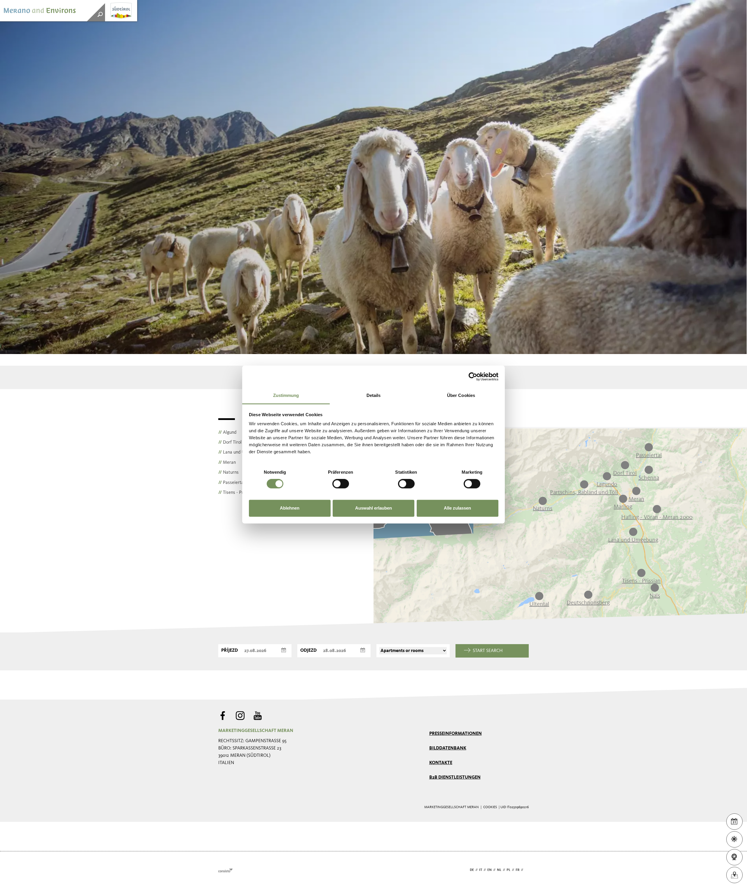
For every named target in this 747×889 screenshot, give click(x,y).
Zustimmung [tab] (286, 395)
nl (499, 870)
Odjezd (308, 650)
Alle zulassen (457, 507)
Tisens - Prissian (236, 492)
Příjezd (229, 650)
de (472, 870)
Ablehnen (289, 507)
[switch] (340, 484)
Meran (227, 462)
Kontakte (440, 763)
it (480, 870)
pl (508, 870)
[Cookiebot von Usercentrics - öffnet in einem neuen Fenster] (472, 376)
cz (527, 870)
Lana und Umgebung (240, 452)
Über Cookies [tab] (461, 395)
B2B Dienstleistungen (455, 777)
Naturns (228, 472)
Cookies (490, 807)
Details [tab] (373, 395)
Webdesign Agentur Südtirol (225, 870)
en (489, 870)
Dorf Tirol (230, 442)
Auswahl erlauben (373, 507)
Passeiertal (231, 482)
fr (517, 870)
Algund (227, 432)
